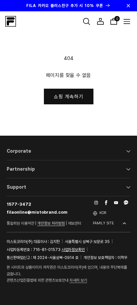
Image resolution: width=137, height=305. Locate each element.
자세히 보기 (78, 280)
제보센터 (74, 223)
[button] (86, 21)
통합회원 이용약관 (20, 223)
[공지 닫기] (128, 5)
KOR (102, 213)
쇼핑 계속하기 (68, 97)
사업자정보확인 (73, 249)
